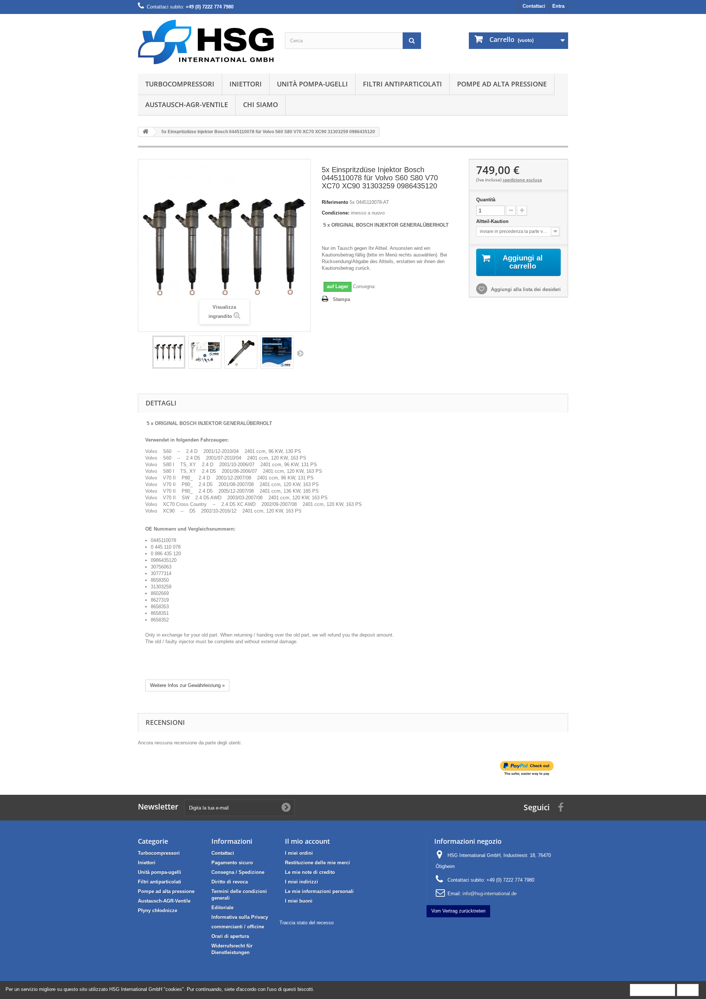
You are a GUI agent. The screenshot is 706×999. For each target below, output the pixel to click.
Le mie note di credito (310, 872)
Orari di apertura (230, 936)
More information (652, 989)
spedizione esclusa (522, 180)
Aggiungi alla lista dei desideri (525, 289)
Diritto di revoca (229, 882)
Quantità (485, 199)
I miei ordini (299, 853)
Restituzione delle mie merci (317, 862)
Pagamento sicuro (232, 862)
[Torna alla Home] (146, 132)
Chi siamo (260, 104)
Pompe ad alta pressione (502, 83)
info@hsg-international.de (490, 893)
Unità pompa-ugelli (312, 83)
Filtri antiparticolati (402, 83)
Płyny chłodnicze (157, 910)
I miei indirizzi (301, 882)
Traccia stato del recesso (306, 922)
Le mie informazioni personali (319, 891)
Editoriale (222, 907)
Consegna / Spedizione (237, 872)
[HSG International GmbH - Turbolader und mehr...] (206, 42)
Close (688, 989)
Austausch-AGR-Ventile (186, 104)
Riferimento (335, 202)
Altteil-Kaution (493, 221)
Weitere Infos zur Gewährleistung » (187, 685)
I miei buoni (299, 901)
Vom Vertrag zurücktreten (458, 911)
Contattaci (534, 6)
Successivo (300, 353)
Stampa (341, 299)
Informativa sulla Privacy (239, 917)
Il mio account (307, 841)
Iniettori (245, 83)
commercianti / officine (237, 926)
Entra (558, 6)
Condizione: (335, 213)
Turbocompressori (179, 83)
